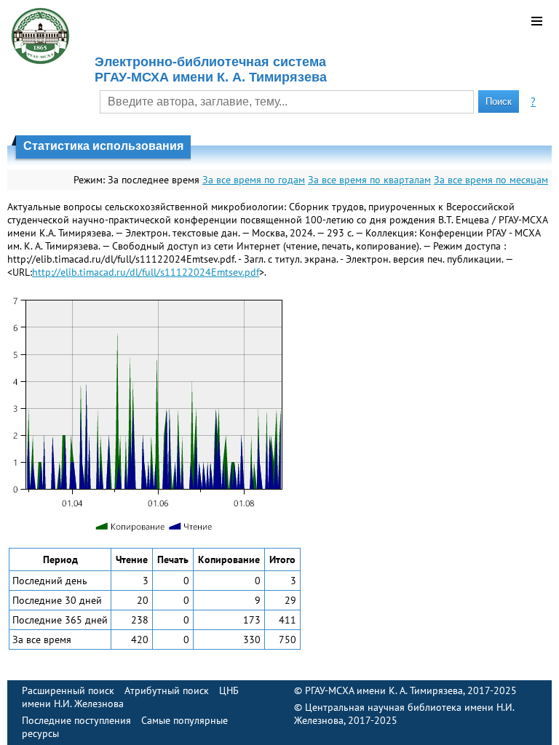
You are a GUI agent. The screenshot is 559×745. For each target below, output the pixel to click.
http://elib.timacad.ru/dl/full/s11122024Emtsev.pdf (145, 272)
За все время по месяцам (491, 179)
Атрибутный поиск (166, 690)
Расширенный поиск (68, 690)
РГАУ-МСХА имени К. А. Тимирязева (384, 690)
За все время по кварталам (369, 179)
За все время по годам (253, 179)
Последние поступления (76, 720)
